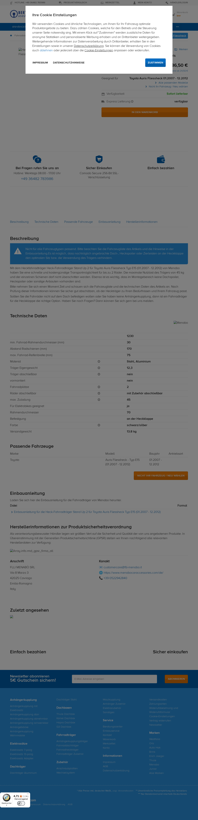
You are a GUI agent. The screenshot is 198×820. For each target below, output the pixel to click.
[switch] (21, 803)
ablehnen (46, 50)
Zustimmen (155, 62)
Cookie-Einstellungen (98, 50)
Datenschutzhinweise (68, 62)
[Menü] (28, 794)
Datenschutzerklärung (89, 46)
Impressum (40, 62)
